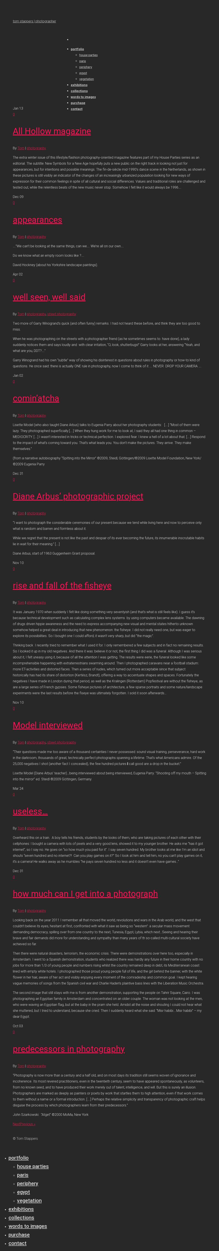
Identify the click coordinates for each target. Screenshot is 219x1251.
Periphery (27, 1184)
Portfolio (19, 1158)
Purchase (19, 1235)
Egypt (23, 1192)
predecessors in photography (69, 1049)
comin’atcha (36, 398)
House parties (33, 1166)
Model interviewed (48, 725)
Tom (21, 148)
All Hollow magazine (52, 131)
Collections (21, 1218)
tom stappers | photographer (34, 21)
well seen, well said (49, 297)
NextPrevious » (24, 1124)
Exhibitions (21, 1209)
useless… (30, 811)
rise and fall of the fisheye (62, 586)
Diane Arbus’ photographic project (78, 496)
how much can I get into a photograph (85, 894)
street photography (61, 314)
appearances (37, 220)
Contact (18, 1243)
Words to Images (28, 1226)
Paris (22, 1175)
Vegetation (29, 1201)
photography (36, 148)
